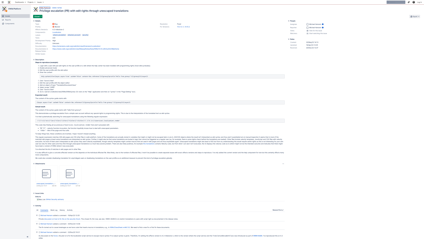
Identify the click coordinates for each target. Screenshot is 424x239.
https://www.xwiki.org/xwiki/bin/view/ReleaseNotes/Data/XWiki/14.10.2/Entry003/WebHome (85, 49)
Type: (37, 24)
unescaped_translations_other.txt (46, 183)
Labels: (38, 35)
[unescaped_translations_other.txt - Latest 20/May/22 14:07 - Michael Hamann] (46, 173)
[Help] (413, 2)
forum (56, 236)
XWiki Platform (14, 9)
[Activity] (34, 205)
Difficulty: (38, 43)
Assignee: (293, 24)
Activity (70, 210)
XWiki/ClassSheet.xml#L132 (120, 227)
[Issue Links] (34, 193)
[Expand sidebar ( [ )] (27, 236)
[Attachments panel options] (283, 163)
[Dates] (289, 39)
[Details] (34, 21)
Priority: (38, 27)
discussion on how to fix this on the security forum (62, 219)
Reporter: (293, 27)
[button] (2, 2)
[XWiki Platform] (4, 9)
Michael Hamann (47, 215)
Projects (30, 2)
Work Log (53, 210)
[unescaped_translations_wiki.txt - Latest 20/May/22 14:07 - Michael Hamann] (70, 173)
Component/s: (40, 32)
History (62, 210)
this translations (148, 144)
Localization (56, 32)
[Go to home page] (9, 2)
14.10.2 (187, 27)
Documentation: (41, 46)
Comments (44, 210)
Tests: (37, 38)
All (37, 210)
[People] (289, 21)
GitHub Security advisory (55, 199)
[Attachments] (34, 163)
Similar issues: (40, 54)
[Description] (34, 59)
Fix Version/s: (164, 27)
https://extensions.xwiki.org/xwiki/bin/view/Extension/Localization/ (76, 46)
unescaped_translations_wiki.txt (70, 183)
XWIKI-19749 (57, 8)
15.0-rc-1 (180, 27)
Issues (39, 2)
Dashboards (19, 2)
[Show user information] (323, 24)
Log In (419, 2)
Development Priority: (43, 40)
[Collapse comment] (37, 215)
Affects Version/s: (41, 29)
